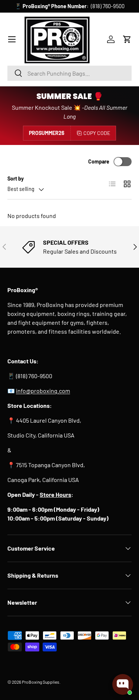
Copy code (96, 133)
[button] (127, 39)
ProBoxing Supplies (40, 681)
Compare (98, 161)
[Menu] (12, 39)
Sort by (15, 178)
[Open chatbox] (122, 684)
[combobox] (69, 73)
